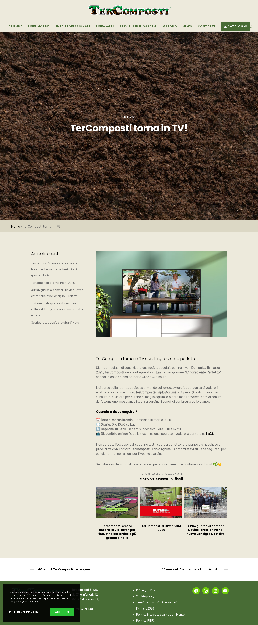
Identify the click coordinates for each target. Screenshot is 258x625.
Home (15, 226)
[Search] (248, 26)
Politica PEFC (145, 620)
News (129, 117)
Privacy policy (145, 590)
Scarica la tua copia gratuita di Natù (55, 322)
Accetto (62, 612)
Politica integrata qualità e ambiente (160, 614)
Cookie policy (145, 596)
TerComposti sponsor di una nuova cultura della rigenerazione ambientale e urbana (57, 309)
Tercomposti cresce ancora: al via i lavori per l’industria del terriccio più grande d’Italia (55, 269)
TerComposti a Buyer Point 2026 (53, 282)
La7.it (210, 433)
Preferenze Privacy (23, 612)
